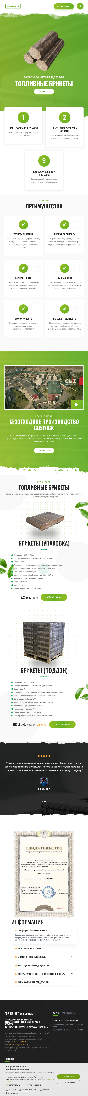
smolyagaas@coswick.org (18, 1045)
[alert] (44, 1079)
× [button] (85, 1065)
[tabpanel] (44, 772)
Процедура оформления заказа (31, 930)
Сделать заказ (44, 92)
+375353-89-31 (19, 1042)
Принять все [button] (69, 1077)
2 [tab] (45, 801)
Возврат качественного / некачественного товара (40, 974)
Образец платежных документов (32, 965)
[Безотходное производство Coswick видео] (77, 404)
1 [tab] (42, 801)
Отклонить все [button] (68, 1082)
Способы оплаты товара (28, 948)
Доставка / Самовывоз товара (30, 957)
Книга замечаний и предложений (32, 982)
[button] (30, 1093)
